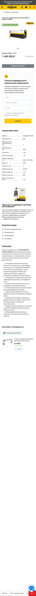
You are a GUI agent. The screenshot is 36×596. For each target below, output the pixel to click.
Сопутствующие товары (17, 593)
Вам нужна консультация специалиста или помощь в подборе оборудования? (18, 2)
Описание (4, 593)
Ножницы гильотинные (11, 12)
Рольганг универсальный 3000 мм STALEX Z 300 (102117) (23, 340)
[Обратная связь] (31, 588)
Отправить (18, 121)
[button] (2, 216)
